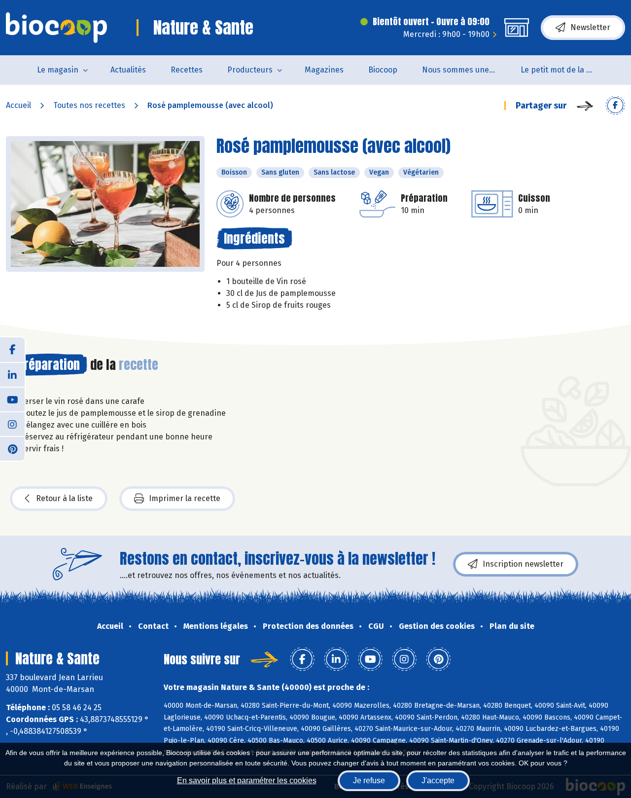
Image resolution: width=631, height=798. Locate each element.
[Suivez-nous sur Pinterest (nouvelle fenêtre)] (12, 448)
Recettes (187, 69)
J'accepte (438, 780)
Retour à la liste (64, 498)
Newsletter (590, 27)
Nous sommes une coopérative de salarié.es (465, 69)
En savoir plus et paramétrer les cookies (246, 780)
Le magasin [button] (57, 69)
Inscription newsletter (523, 564)
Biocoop (382, 69)
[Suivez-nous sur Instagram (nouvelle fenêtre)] (12, 423)
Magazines (324, 69)
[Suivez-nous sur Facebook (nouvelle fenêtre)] (12, 349)
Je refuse (369, 780)
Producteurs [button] (250, 69)
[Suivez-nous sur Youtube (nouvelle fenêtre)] (12, 399)
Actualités (128, 69)
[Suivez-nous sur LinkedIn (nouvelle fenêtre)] (12, 374)
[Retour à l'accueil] (56, 27)
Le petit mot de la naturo (564, 69)
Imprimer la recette (184, 498)
